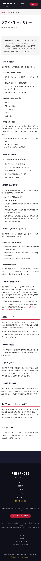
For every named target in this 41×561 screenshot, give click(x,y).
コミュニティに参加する (20, 516)
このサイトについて (20, 535)
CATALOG (20, 490)
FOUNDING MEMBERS (21, 501)
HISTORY (20, 486)
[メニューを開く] (22, 4)
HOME (3, 12)
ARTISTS (20, 493)
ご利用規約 (20, 538)
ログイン (34, 4)
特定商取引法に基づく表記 (20, 544)
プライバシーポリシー (20, 541)
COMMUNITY (20, 497)
